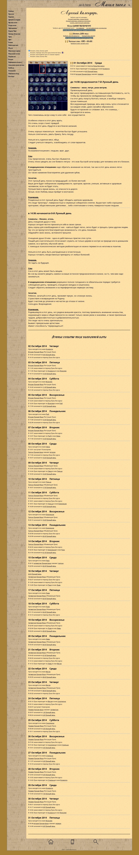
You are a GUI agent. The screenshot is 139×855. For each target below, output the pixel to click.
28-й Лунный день (49, 677)
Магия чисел (110, 4)
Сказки (10, 59)
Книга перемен (13, 45)
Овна (58, 436)
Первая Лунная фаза (35, 710)
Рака (63, 550)
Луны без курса (98, 66)
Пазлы (10, 48)
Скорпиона (62, 701)
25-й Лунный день (49, 631)
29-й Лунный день (49, 691)
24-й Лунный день (49, 612)
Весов (59, 664)
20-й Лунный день (49, 536)
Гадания (11, 17)
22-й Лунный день (49, 566)
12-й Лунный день (49, 406)
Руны (10, 37)
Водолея (63, 371)
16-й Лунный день (49, 474)
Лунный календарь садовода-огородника (78, 21)
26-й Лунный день (49, 645)
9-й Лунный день (49, 355)
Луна (9, 39)
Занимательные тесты (16, 65)
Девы (59, 628)
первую (100, 74)
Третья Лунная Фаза (35, 466)
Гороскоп (11, 14)
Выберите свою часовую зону (80, 43)
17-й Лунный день (49, 487)
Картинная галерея (14, 62)
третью (60, 563)
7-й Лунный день (49, 794)
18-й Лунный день (49, 506)
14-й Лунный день (49, 439)
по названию (80, 28)
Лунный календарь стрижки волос (78, 19)
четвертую (54, 710)
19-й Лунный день (49, 520)
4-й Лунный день (49, 748)
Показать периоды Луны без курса (40, 53)
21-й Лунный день (49, 552)
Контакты (12, 71)
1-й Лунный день (49, 712)
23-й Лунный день (49, 598)
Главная (11, 11)
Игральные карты (14, 51)
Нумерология (12, 22)
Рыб (61, 403)
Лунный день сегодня (88, 36)
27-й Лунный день (49, 655)
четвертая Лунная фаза (42, 563)
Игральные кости (14, 54)
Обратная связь (13, 73)
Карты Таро (12, 31)
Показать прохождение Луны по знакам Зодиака (44, 54)
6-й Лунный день (49, 775)
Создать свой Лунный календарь (80, 23)
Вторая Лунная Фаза (35, 352)
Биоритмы (12, 56)
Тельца (59, 471)
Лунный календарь (14, 20)
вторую (52, 452)
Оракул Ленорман (14, 34)
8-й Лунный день (91, 71)
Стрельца (93, 69)
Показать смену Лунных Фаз (38, 56)
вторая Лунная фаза (83, 74)
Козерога (106, 69)
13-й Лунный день (49, 420)
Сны (30, 156)
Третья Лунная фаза (35, 452)
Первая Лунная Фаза (35, 726)
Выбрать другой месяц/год (71, 36)
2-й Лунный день (49, 715)
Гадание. (32, 147)
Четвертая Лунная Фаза (37, 577)
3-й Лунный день (49, 729)
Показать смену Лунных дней (39, 51)
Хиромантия (12, 28)
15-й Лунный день (49, 458)
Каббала (11, 68)
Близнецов (62, 504)
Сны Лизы (11, 76)
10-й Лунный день (49, 374)
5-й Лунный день (49, 761)
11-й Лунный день (49, 387)
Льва (58, 585)
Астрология (12, 25)
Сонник (10, 42)
